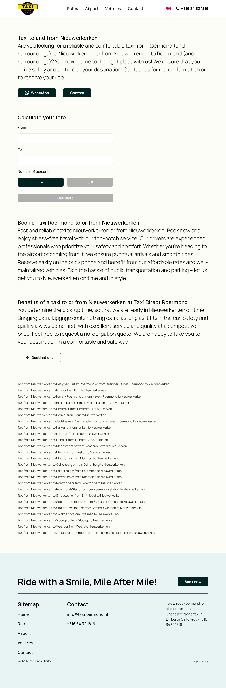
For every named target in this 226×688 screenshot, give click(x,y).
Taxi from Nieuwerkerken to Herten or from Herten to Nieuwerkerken (65, 409)
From (22, 127)
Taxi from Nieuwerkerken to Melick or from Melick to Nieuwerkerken (64, 452)
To (20, 149)
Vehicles (113, 8)
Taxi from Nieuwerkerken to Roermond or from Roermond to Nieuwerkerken (70, 483)
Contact (135, 8)
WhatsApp (40, 92)
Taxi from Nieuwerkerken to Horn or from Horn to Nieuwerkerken (62, 415)
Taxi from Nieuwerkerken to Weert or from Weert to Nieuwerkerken (64, 526)
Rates (72, 8)
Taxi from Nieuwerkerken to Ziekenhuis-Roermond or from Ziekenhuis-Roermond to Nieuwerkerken (86, 532)
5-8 (90, 182)
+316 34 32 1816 (81, 623)
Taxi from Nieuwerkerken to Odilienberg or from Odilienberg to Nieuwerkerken (71, 464)
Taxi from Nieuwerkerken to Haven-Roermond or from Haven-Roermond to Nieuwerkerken (80, 396)
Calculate (65, 198)
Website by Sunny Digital (34, 661)
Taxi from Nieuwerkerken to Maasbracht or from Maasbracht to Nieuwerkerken (72, 446)
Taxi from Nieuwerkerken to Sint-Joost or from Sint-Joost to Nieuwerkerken (69, 495)
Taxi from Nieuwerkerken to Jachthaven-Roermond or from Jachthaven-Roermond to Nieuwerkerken (87, 421)
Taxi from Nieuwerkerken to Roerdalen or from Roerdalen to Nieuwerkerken (70, 477)
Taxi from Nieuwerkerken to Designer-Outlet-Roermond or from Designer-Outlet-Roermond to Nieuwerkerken (93, 384)
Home (23, 614)
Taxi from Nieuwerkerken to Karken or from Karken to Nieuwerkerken (65, 427)
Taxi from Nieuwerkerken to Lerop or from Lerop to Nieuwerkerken (63, 433)
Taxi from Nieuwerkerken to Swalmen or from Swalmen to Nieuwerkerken (68, 514)
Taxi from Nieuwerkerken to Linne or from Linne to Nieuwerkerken (63, 440)
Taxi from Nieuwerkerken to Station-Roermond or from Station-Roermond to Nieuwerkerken (81, 501)
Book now (193, 581)
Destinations (43, 357)
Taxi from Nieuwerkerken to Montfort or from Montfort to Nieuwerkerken (68, 458)
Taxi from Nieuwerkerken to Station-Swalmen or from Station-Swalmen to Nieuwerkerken (79, 508)
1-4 (40, 182)
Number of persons (33, 171)
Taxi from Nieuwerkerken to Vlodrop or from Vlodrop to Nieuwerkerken (66, 520)
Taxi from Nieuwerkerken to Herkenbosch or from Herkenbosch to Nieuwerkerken (74, 402)
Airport (91, 8)
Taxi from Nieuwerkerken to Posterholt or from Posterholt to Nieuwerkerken (70, 471)
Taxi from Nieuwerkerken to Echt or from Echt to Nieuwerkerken (62, 390)
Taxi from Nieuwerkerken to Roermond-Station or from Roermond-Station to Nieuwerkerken (81, 489)
